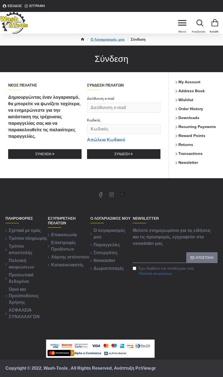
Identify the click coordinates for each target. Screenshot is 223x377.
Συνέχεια (43, 154)
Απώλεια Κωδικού (106, 140)
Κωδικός (93, 120)
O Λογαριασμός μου (108, 39)
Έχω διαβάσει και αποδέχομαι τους (166, 271)
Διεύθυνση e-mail (100, 99)
